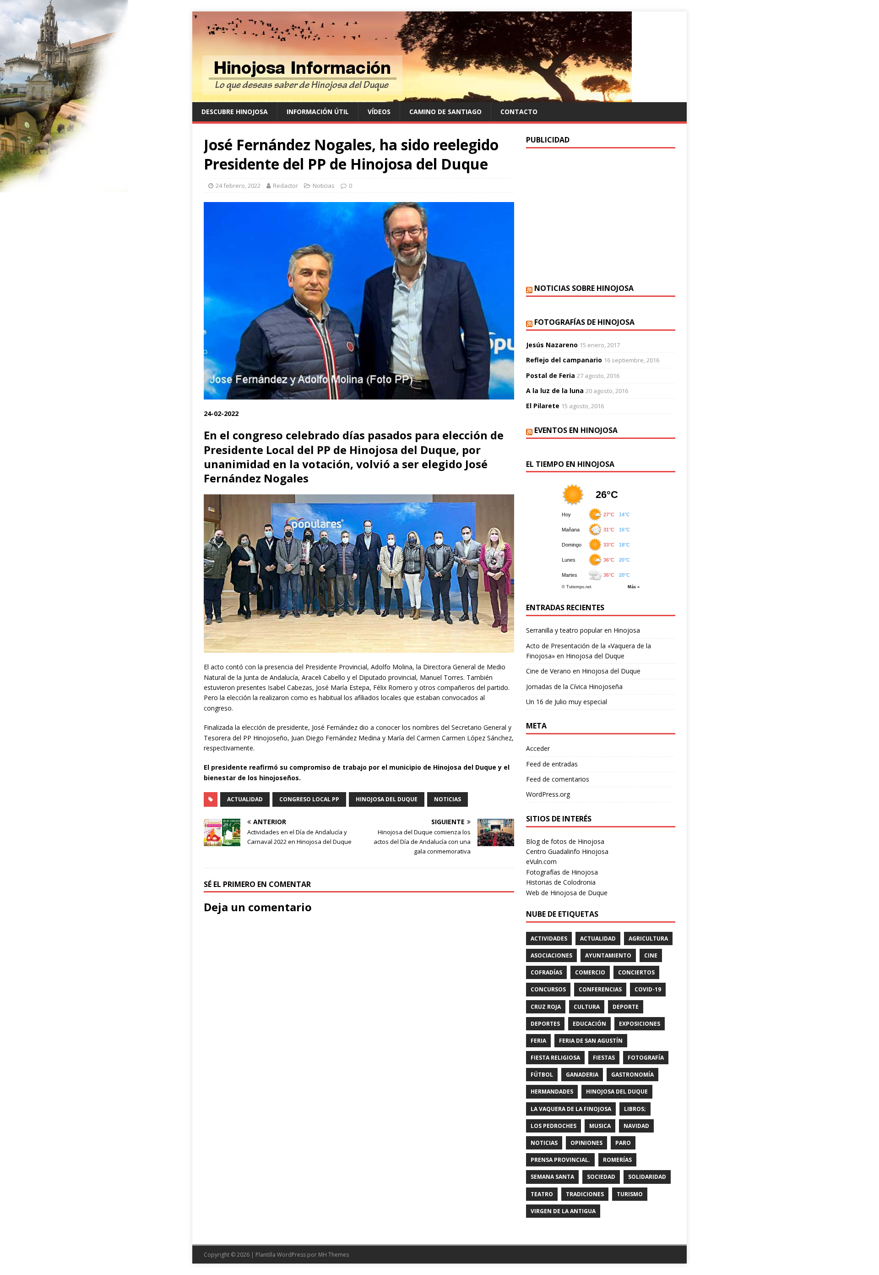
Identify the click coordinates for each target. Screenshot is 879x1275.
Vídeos (379, 111)
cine (650, 955)
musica (600, 1126)
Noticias (324, 185)
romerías (617, 1160)
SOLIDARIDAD (647, 1177)
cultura (587, 1007)
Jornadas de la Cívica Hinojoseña (574, 686)
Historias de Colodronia (561, 882)
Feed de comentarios (557, 779)
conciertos (636, 972)
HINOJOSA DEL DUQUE (387, 799)
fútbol (542, 1074)
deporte (626, 1007)
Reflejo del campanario (564, 360)
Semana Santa (552, 1177)
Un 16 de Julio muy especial (566, 701)
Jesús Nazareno (552, 344)
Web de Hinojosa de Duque (567, 892)
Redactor (285, 185)
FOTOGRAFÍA (646, 1058)
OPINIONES (586, 1143)
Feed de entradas (552, 764)
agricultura (648, 938)
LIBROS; (635, 1109)
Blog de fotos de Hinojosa (565, 841)
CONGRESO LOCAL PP (309, 799)
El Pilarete (542, 405)
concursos (548, 989)
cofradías (546, 972)
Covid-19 (648, 989)
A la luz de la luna (555, 390)
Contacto (518, 111)
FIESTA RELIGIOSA (555, 1058)
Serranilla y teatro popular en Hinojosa (583, 630)
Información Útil (318, 111)
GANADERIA (582, 1074)
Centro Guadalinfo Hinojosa (567, 851)
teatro (542, 1194)
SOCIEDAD (601, 1177)
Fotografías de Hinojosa (584, 322)
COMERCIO (590, 972)
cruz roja (546, 1007)
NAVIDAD (636, 1126)
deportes (545, 1024)
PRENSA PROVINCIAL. (560, 1160)
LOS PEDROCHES (553, 1126)
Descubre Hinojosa (234, 111)
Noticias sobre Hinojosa (584, 288)
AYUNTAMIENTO (608, 955)
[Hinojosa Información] (412, 97)
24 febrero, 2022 (238, 185)
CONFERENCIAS (600, 989)
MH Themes (333, 1255)
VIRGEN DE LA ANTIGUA (563, 1211)
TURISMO (630, 1194)
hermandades (552, 1091)
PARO (623, 1143)
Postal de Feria (550, 375)
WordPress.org (548, 794)
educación (589, 1024)
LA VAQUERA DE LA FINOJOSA (571, 1109)
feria (538, 1041)
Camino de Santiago (445, 111)
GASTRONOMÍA (632, 1074)
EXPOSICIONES (639, 1024)
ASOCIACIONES (551, 955)
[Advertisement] (600, 215)
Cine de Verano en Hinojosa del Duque (583, 671)
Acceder (538, 748)
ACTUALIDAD (245, 799)
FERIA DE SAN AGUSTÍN (591, 1041)
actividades (549, 938)
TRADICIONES (585, 1194)
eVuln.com (541, 861)
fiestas (604, 1058)
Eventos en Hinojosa (576, 430)
